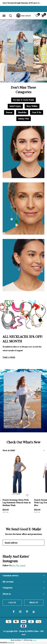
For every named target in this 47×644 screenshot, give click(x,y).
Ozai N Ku (36, 112)
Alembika (22, 112)
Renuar (9, 112)
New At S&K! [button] (9, 450)
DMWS (30, 631)
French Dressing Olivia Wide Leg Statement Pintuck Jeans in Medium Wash (16, 503)
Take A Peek (9, 357)
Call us (12, 602)
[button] (4, 16)
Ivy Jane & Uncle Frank (23, 100)
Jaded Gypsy (15, 106)
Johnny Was (23, 118)
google (34, 640)
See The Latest (18, 565)
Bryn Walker (32, 106)
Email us (34, 602)
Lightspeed (10, 642)
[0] (42, 15)
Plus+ (37, 631)
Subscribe (36, 542)
